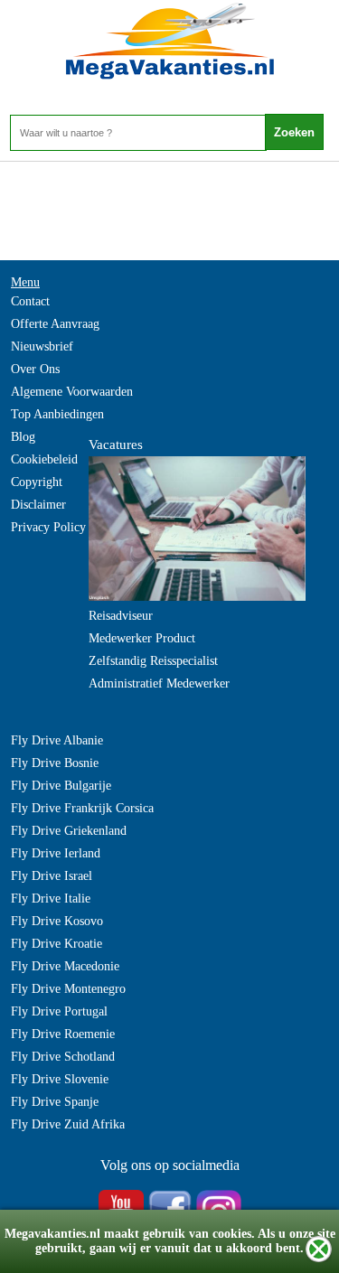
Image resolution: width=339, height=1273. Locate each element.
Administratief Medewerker (159, 683)
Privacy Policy (48, 527)
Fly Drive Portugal (59, 1011)
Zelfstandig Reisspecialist (153, 661)
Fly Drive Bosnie (55, 763)
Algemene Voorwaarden (72, 391)
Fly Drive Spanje (55, 1102)
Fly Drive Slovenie (59, 1079)
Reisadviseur (121, 615)
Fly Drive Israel (51, 876)
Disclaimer (38, 504)
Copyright (36, 482)
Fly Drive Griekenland (69, 831)
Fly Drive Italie (50, 898)
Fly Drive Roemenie (63, 1034)
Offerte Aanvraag (55, 324)
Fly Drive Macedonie (65, 966)
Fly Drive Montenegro (68, 989)
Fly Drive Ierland (55, 853)
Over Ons (35, 369)
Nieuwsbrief (42, 346)
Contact (30, 301)
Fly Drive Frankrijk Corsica (82, 808)
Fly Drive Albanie (57, 740)
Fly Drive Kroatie (56, 943)
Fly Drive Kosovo (57, 921)
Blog (23, 437)
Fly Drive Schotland (63, 1056)
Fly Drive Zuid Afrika (68, 1124)
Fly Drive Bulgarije (61, 785)
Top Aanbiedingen (57, 414)
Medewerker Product (142, 638)
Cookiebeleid (44, 459)
